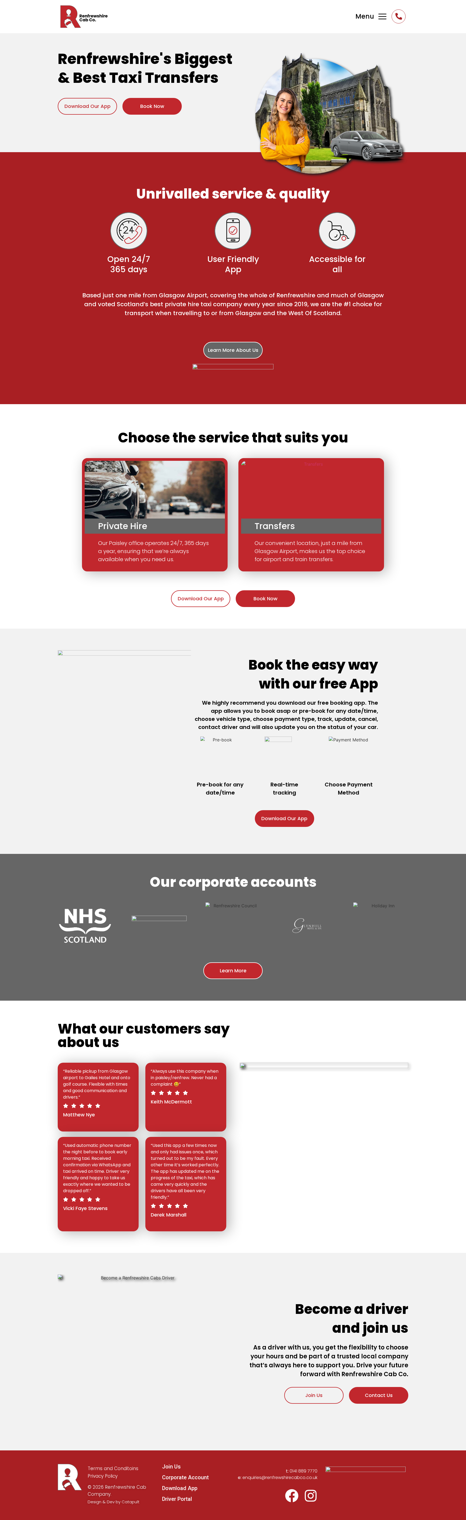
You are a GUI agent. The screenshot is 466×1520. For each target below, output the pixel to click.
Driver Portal (177, 1499)
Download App (179, 1488)
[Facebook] (292, 1495)
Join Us (171, 1466)
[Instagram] (310, 1495)
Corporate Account (185, 1477)
